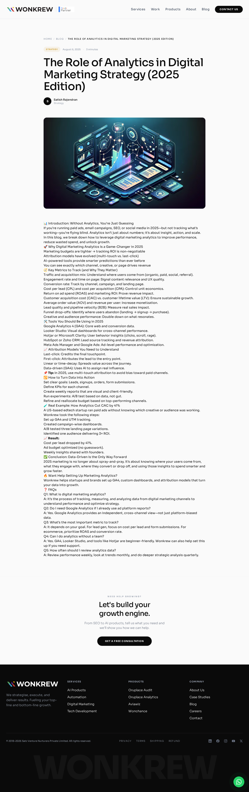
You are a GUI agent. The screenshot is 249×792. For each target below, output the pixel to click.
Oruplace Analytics (143, 697)
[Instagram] (225, 741)
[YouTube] (233, 741)
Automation (76, 697)
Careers (195, 711)
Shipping (157, 740)
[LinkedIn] (210, 741)
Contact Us (229, 9)
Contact (196, 718)
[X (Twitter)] (241, 741)
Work (155, 9)
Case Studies (199, 697)
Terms (140, 740)
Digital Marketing (80, 704)
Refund (174, 740)
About (191, 9)
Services (138, 9)
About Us (196, 690)
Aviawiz (134, 704)
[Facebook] (217, 741)
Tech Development (82, 711)
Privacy (125, 740)
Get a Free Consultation (124, 641)
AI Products (76, 690)
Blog (206, 9)
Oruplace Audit (140, 690)
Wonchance (137, 711)
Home (48, 38)
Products (173, 9)
